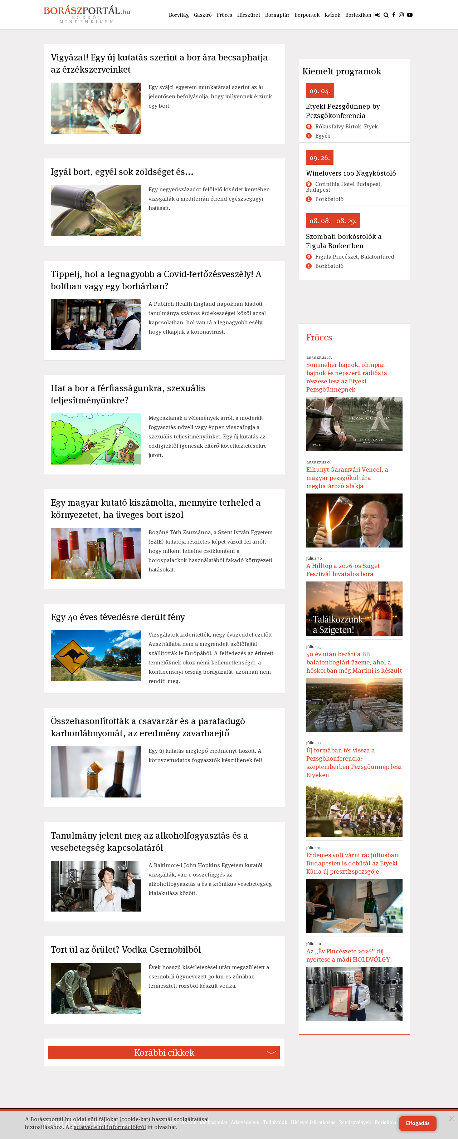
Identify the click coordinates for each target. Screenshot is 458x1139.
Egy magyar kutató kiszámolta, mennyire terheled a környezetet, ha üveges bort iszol (156, 508)
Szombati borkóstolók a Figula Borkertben (344, 241)
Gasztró (203, 15)
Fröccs (224, 15)
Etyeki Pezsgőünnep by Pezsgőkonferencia (343, 111)
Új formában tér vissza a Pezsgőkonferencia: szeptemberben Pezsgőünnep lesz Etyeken (354, 759)
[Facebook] (393, 14)
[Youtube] (409, 14)
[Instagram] (401, 14)
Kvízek (332, 15)
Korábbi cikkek (164, 1052)
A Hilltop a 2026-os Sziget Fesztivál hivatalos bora (343, 566)
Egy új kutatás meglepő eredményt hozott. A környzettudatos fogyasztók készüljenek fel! (205, 755)
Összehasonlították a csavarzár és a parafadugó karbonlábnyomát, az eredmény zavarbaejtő (148, 727)
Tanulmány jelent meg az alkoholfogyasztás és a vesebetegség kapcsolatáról (149, 841)
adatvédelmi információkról (110, 1127)
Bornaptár (277, 15)
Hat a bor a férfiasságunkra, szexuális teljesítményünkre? (128, 394)
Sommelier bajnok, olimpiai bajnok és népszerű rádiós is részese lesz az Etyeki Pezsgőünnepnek (346, 373)
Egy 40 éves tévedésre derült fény (118, 617)
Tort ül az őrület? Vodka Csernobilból (126, 949)
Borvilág (179, 15)
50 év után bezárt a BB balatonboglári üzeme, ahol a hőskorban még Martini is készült (354, 659)
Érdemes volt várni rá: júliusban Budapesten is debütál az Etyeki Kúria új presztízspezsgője (352, 860)
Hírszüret (248, 15)
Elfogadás (417, 1123)
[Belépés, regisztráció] (378, 14)
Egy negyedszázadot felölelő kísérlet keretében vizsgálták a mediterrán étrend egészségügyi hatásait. (209, 199)
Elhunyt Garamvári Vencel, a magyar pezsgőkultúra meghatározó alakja (347, 474)
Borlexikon (358, 15)
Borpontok (307, 15)
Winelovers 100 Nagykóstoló (351, 173)
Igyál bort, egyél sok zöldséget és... (122, 172)
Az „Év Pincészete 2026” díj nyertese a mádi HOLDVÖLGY (348, 952)
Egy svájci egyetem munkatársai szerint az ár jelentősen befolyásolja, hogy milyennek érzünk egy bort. (210, 96)
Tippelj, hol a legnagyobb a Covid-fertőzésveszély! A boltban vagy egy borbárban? (156, 280)
